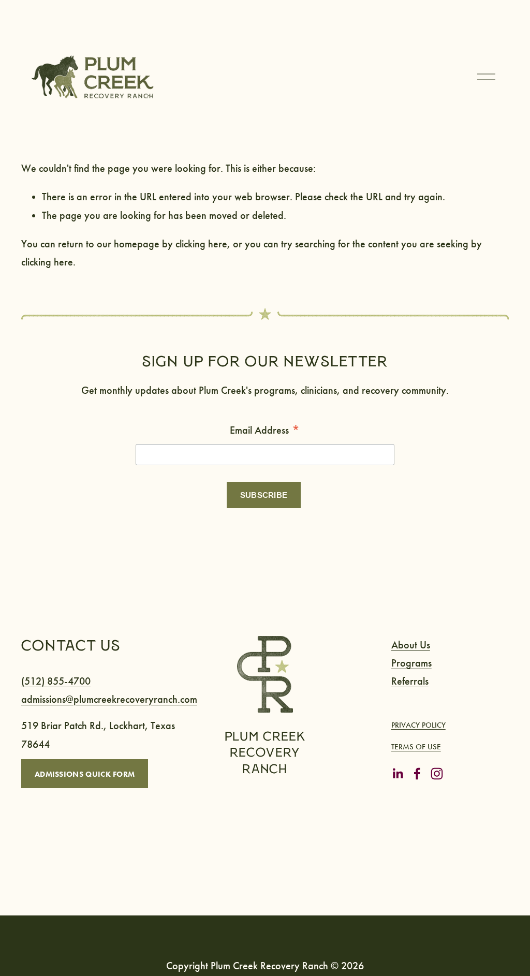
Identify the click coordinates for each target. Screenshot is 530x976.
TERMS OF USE (416, 746)
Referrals (410, 681)
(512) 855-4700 (56, 681)
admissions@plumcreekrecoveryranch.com (109, 699)
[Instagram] (437, 773)
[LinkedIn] (397, 773)
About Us (410, 645)
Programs (411, 663)
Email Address (265, 430)
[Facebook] (417, 773)
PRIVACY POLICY (418, 725)
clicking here (201, 244)
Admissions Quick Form (85, 774)
